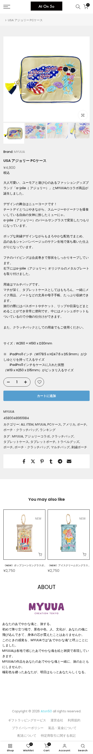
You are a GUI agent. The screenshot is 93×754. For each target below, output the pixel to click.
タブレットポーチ (43, 441)
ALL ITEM (27, 424)
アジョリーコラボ (37, 436)
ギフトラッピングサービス (27, 720)
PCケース (54, 424)
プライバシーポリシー (28, 728)
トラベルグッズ (68, 441)
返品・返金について (62, 728)
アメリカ (69, 424)
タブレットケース (16, 441)
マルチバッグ (60, 447)
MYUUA (19, 151)
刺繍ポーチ (79, 447)
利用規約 (74, 720)
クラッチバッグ (62, 436)
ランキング (48, 430)
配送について (26, 735)
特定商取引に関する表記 (58, 735)
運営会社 (57, 720)
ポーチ (81, 424)
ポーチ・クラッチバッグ (20, 430)
